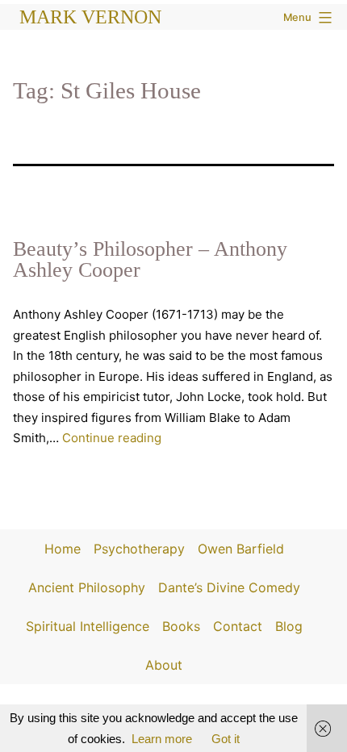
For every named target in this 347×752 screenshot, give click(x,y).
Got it (225, 739)
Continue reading (111, 437)
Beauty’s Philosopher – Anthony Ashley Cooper (150, 259)
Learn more (162, 739)
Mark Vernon (90, 16)
